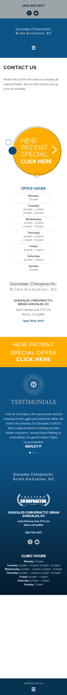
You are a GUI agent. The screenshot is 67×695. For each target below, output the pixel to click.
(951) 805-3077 (33, 5)
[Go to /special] (33, 352)
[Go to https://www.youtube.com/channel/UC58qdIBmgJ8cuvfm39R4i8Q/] (36, 14)
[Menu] (33, 689)
